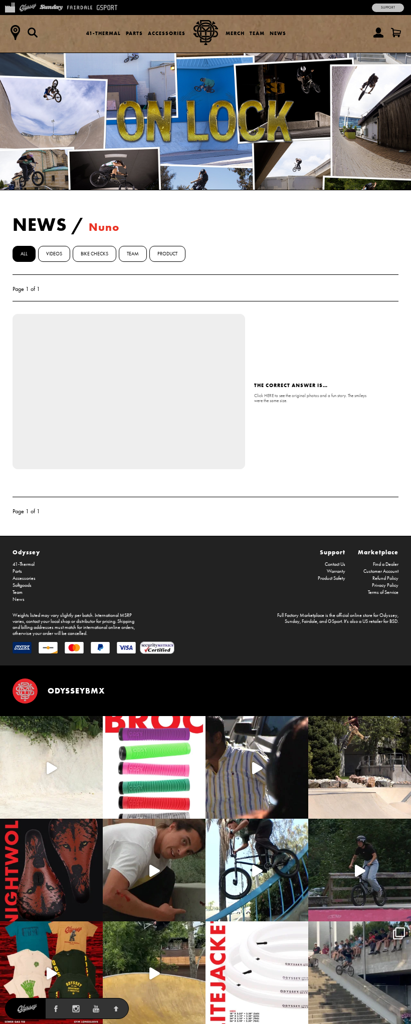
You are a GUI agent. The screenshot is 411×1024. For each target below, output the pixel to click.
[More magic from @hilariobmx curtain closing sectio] (154, 870)
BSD (393, 621)
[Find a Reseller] (15, 32)
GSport (335, 621)
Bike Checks (94, 254)
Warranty (336, 571)
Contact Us (335, 564)
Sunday (292, 621)
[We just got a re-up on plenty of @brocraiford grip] (154, 767)
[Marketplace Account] (378, 32)
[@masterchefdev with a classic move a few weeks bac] (359, 767)
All (24, 254)
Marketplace (378, 552)
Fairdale (309, 621)
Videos (54, 254)
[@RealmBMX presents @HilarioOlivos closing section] (257, 870)
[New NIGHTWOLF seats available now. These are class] (51, 870)
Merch (235, 33)
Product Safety (331, 578)
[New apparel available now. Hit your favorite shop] (51, 972)
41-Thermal (103, 33)
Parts (134, 33)
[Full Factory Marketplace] (10, 6)
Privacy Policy (385, 585)
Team (257, 33)
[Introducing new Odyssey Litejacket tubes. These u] (257, 972)
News (278, 33)
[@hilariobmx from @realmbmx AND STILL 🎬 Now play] (257, 767)
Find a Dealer (385, 564)
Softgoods (22, 585)
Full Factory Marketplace (300, 615)
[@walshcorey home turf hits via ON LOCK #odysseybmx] (51, 767)
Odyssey (26, 552)
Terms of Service (383, 592)
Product (167, 254)
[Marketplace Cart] (396, 32)
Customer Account (380, 571)
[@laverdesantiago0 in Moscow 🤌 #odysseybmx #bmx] (154, 972)
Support (388, 8)
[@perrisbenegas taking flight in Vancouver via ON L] (359, 870)
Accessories (166, 33)
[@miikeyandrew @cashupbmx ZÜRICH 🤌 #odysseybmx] (359, 972)
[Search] (33, 32)
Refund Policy (385, 578)
